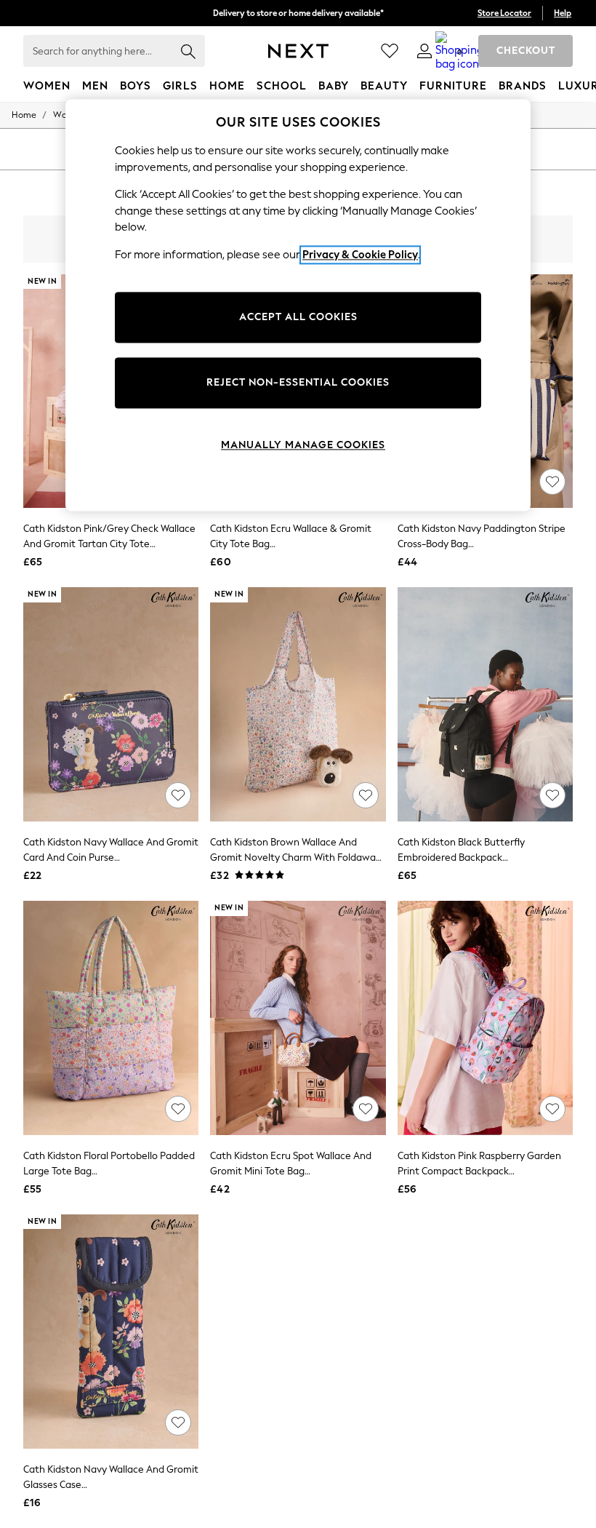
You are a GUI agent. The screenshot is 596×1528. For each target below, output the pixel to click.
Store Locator (504, 13)
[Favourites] (390, 51)
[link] (424, 51)
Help (562, 13)
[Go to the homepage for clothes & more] (298, 51)
